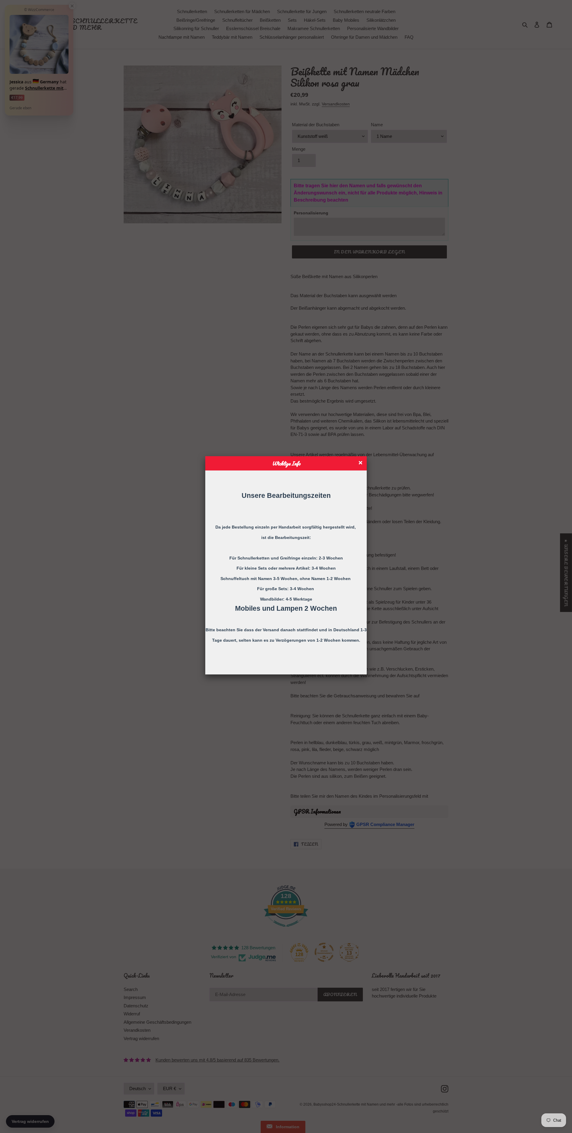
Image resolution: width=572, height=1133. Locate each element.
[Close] (361, 463)
